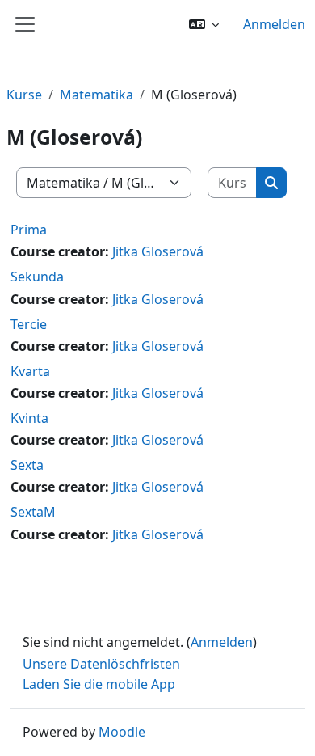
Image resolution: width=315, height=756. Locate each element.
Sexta (27, 465)
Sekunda (37, 276)
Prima (28, 230)
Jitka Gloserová (158, 251)
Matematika (96, 94)
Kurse (24, 94)
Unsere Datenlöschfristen (101, 664)
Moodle (122, 732)
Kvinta (29, 418)
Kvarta (30, 371)
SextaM (33, 512)
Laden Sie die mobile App (99, 684)
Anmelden (274, 24)
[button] (203, 24)
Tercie (28, 324)
